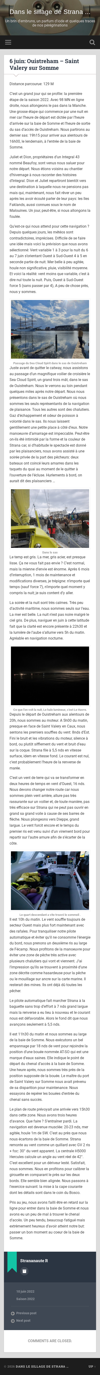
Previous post (26, 1313)
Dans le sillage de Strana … (42, 1366)
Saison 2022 (25, 1299)
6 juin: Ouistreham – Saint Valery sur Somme (44, 64)
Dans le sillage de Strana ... (50, 11)
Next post (23, 1320)
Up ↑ (92, 1366)
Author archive (24, 1271)
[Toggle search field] (92, 42)
